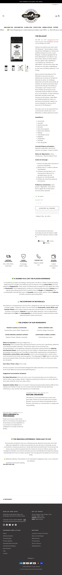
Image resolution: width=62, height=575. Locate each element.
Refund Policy (36, 538)
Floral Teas (28, 27)
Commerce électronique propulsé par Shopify (31, 569)
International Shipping (9, 546)
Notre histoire (7, 548)
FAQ (4, 551)
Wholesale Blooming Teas (10, 543)
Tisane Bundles (7, 538)
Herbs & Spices (47, 27)
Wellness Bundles (8, 536)
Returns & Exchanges (38, 536)
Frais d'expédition (48, 41)
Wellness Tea (8, 27)
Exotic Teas (37, 27)
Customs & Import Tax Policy (40, 533)
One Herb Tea (18, 27)
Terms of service (36, 543)
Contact (5, 553)
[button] (47, 212)
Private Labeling (7, 541)
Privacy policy (36, 541)
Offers (55, 27)
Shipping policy (36, 546)
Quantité (39, 200)
